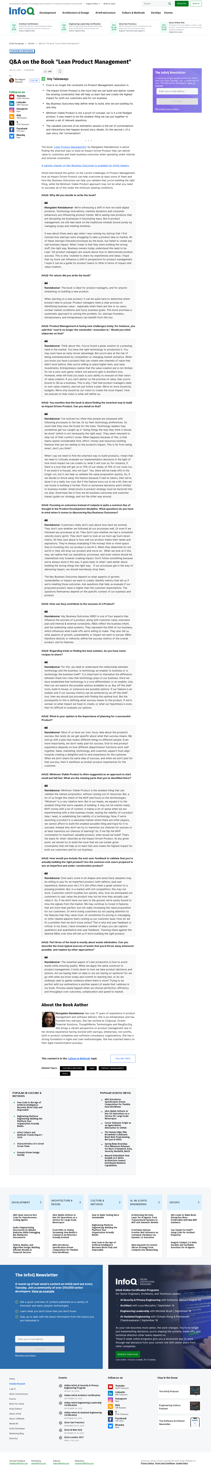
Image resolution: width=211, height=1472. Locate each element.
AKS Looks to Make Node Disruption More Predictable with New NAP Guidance (184, 1219)
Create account (17, 1383)
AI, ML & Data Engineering (138, 1202)
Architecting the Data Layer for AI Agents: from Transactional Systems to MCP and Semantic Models (144, 1219)
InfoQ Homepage (16, 43)
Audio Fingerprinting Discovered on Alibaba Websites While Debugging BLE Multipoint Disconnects (26, 1232)
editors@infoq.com (61, 1463)
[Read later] (60, 71)
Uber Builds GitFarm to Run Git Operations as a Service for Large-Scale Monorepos (117, 1115)
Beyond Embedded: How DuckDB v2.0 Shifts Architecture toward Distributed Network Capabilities (117, 1160)
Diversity (13, 1438)
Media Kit (13, 1423)
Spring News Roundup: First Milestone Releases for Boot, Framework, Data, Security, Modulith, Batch (118, 1148)
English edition (92, 4)
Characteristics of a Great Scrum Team (30, 1145)
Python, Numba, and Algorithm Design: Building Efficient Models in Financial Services (26, 1249)
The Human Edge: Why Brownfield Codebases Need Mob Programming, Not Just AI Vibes (117, 1136)
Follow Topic (123, 1058)
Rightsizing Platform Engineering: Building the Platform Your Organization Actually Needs (29, 1121)
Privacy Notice (147, 1463)
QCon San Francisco (74, 1422)
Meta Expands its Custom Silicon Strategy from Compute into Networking (144, 1247)
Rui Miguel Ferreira (20, 80)
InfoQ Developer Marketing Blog (17, 1431)
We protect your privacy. (167, 109)
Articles (31, 43)
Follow (34, 80)
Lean (91, 1068)
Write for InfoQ (16, 1404)
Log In (12, 1389)
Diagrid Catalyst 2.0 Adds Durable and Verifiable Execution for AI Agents (184, 1245)
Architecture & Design (75, 12)
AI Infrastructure (105, 12)
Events (168, 12)
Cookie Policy (182, 1463)
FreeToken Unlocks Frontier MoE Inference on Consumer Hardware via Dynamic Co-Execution (144, 1234)
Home (12, 1379)
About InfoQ (15, 1413)
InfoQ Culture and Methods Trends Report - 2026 (30, 1135)
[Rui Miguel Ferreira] (11, 80)
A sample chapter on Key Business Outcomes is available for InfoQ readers (85, 165)
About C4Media (16, 1418)
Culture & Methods (133, 12)
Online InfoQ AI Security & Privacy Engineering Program (81, 1386)
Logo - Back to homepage (22, 11)
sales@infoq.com (38, 1463)
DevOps (156, 12)
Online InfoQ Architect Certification (82, 1395)
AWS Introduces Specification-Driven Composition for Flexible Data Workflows (117, 1103)
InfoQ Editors (15, 1408)
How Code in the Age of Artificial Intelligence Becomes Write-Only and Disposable (29, 1106)
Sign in (196, 3)
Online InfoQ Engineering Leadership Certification (83, 1404)
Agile (65, 1074)
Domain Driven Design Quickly (28, 1153)
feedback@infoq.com (18, 1463)
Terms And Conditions (165, 1463)
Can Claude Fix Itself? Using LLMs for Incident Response (183, 1232)
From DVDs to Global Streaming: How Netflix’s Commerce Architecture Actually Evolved (65, 1234)
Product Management (112, 1068)
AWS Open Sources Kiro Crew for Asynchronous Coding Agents (25, 1217)
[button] (177, 101)
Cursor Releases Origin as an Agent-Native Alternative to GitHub (118, 1125)
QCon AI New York (73, 1430)
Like (50, 71)
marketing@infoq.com (84, 1463)
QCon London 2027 (74, 1437)
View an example (43, 1291)
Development (48, 12)
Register (181, 3)
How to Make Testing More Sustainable (105, 1216)
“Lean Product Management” (70, 146)
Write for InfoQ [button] (109, 4)
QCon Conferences (18, 1394)
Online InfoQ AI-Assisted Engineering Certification (83, 1413)
